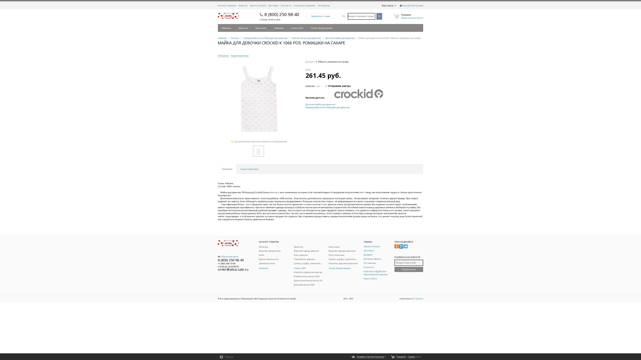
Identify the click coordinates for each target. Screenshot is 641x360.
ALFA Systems (417, 298)
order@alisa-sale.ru (233, 269)
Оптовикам (324, 5)
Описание (223, 55)
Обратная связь (229, 256)
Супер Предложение (322, 28)
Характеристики (240, 55)
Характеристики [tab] (249, 169)
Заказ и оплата (258, 5)
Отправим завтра (339, 86)
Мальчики (261, 28)
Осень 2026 (297, 28)
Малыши (226, 28)
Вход (404, 5)
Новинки (278, 28)
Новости (242, 5)
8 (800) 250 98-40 (281, 14)
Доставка (273, 5)
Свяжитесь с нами (320, 16)
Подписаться (409, 269)
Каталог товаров (227, 5)
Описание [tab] (227, 169)
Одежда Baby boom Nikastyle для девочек (327, 107)
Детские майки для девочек (320, 104)
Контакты (286, 5)
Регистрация (416, 5)
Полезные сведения (304, 5)
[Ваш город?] (395, 5)
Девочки (243, 28)
